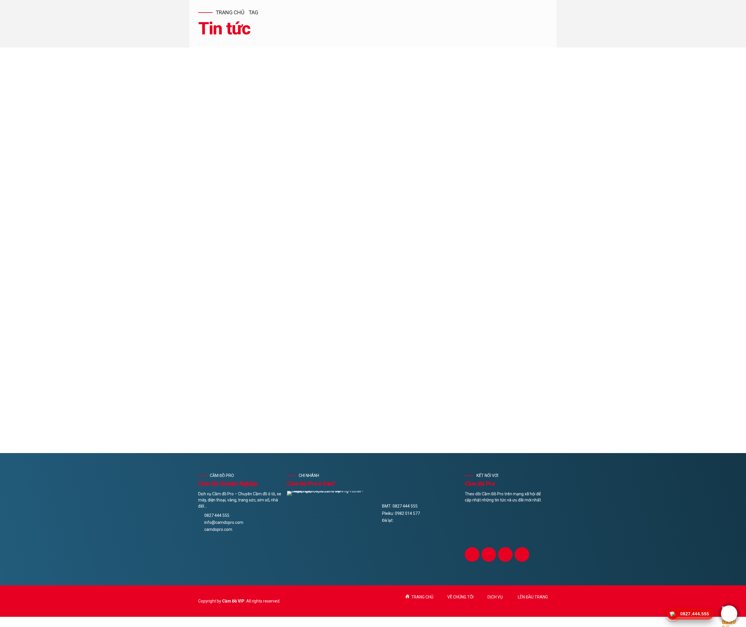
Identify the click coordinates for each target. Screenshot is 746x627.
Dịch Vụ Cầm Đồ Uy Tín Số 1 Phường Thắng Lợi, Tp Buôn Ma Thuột (316, 396)
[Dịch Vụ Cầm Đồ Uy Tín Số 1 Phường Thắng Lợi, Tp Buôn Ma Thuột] (373, 367)
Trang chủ (230, 12)
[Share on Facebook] (202, 331)
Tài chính (272, 275)
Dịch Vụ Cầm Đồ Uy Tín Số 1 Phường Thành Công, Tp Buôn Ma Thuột (320, 285)
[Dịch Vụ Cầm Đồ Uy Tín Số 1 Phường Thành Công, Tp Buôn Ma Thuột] (373, 168)
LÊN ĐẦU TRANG (533, 597)
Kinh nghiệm (245, 275)
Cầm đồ (221, 275)
